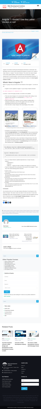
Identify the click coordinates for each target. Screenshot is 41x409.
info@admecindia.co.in (7, 372)
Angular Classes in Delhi (11, 210)
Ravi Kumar (16, 64)
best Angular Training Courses (22, 196)
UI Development (15, 213)
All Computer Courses (9, 269)
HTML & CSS (7, 308)
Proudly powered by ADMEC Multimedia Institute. (25, 407)
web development (6, 333)
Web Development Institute (12, 407)
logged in (11, 248)
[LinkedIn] (8, 202)
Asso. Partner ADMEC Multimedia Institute (29, 226)
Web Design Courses (9, 262)
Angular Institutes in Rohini (24, 211)
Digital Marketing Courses (10, 266)
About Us (23, 365)
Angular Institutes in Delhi (13, 211)
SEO (5, 315)
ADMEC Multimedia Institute (7, 379)
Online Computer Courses (10, 261)
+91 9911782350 (13, 370)
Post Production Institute (6, 381)
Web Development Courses (10, 264)
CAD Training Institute (6, 386)
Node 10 (9, 165)
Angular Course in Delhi (31, 210)
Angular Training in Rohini (7, 213)
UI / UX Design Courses (9, 265)
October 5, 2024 (18, 340)
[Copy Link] (10, 202)
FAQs (22, 373)
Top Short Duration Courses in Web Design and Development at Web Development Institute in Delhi (7, 346)
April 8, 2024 (30, 340)
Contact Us (23, 369)
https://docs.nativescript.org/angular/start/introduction (15, 181)
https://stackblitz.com (9, 186)
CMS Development (8, 313)
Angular (7, 64)
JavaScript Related (8, 312)
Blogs (22, 367)
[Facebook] (4, 202)
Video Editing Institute (6, 383)
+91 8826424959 (6, 370)
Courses (23, 371)
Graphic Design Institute (6, 384)
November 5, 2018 (27, 64)
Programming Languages (9, 310)
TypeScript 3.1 (10, 162)
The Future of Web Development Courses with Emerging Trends (33, 344)
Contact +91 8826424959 (16, 2)
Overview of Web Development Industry (20, 343)
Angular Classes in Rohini (21, 210)
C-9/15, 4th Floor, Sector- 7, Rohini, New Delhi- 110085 (11, 368)
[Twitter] (6, 202)
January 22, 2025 (5, 340)
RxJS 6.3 (9, 164)
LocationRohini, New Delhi (26, 2)
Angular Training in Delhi (33, 211)
